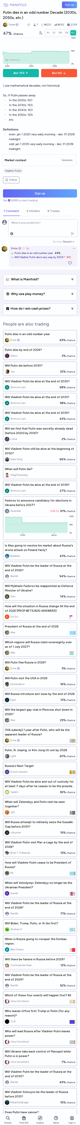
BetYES (19, 73)
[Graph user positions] (40, 33)
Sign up (69, 4)
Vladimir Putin (13, 170)
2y (27, 248)
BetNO (57, 73)
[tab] (11, 211)
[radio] (48, 32)
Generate (67, 160)
